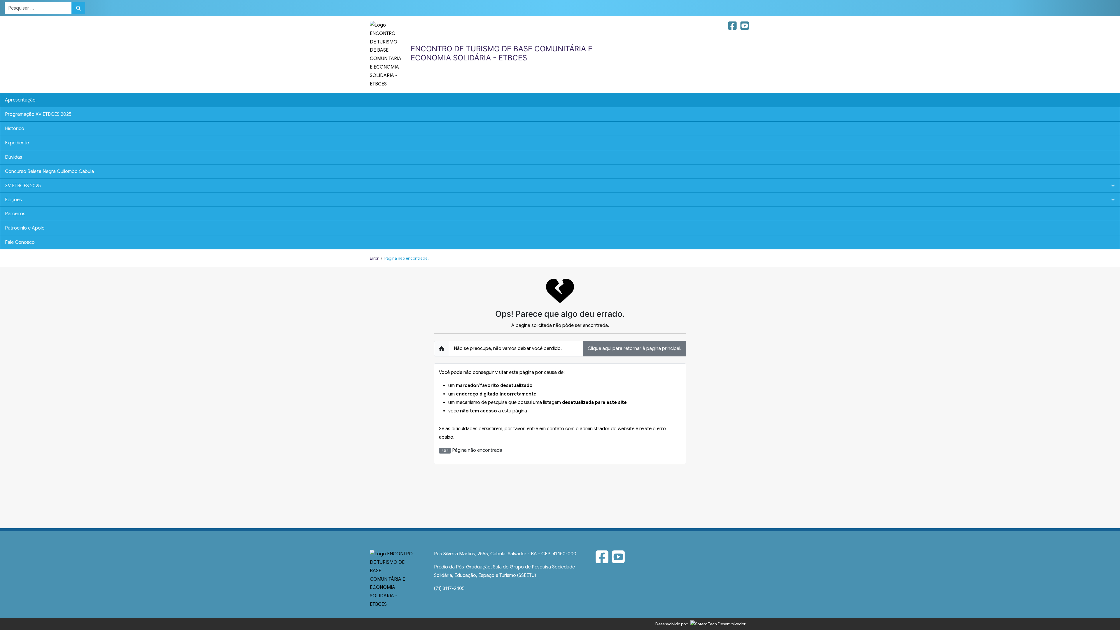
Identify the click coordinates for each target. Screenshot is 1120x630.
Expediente (17, 143)
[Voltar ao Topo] (1109, 609)
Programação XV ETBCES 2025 (38, 114)
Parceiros (15, 214)
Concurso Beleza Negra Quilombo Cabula (49, 171)
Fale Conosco (20, 242)
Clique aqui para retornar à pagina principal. (634, 348)
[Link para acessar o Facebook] (733, 28)
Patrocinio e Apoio (25, 228)
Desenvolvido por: (671, 623)
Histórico (14, 129)
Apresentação (20, 100)
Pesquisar (78, 8)
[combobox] (38, 8)
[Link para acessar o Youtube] (745, 28)
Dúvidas (13, 157)
